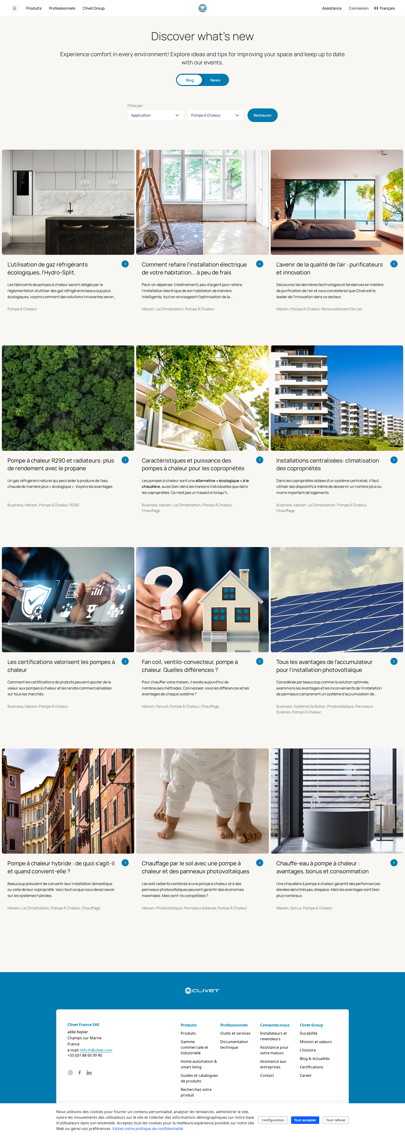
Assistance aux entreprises (273, 1064)
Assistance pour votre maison (274, 1050)
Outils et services (235, 1033)
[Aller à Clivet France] (202, 8)
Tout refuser (336, 1120)
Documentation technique (234, 1044)
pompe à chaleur (206, 115)
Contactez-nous (274, 1025)
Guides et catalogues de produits (199, 1078)
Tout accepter (305, 1120)
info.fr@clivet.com (96, 1050)
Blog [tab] (190, 80)
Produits (189, 1025)
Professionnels (234, 1025)
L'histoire (308, 1050)
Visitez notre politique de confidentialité (147, 1128)
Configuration (273, 1120)
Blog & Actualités (315, 1058)
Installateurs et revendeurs (273, 1036)
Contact (267, 1075)
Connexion (359, 8)
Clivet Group (311, 1025)
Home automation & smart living (199, 1064)
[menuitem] (33, 8)
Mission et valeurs (316, 1041)
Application (141, 115)
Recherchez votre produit (196, 1092)
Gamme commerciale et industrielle (194, 1047)
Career (306, 1075)
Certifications (311, 1067)
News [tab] (215, 80)
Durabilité (308, 1033)
